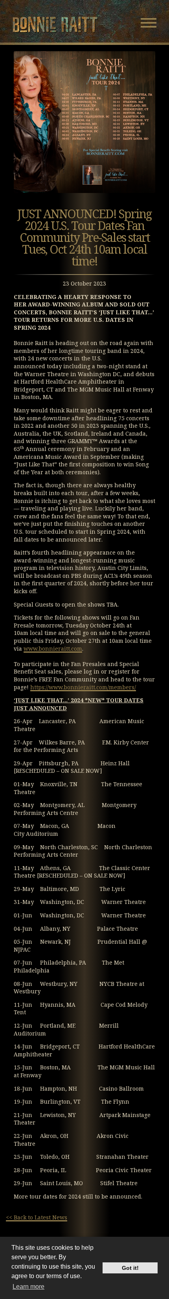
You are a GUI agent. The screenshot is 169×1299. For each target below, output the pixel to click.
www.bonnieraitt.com (53, 649)
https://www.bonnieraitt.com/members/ (83, 687)
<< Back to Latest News (36, 1217)
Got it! (130, 1268)
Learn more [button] (28, 1286)
